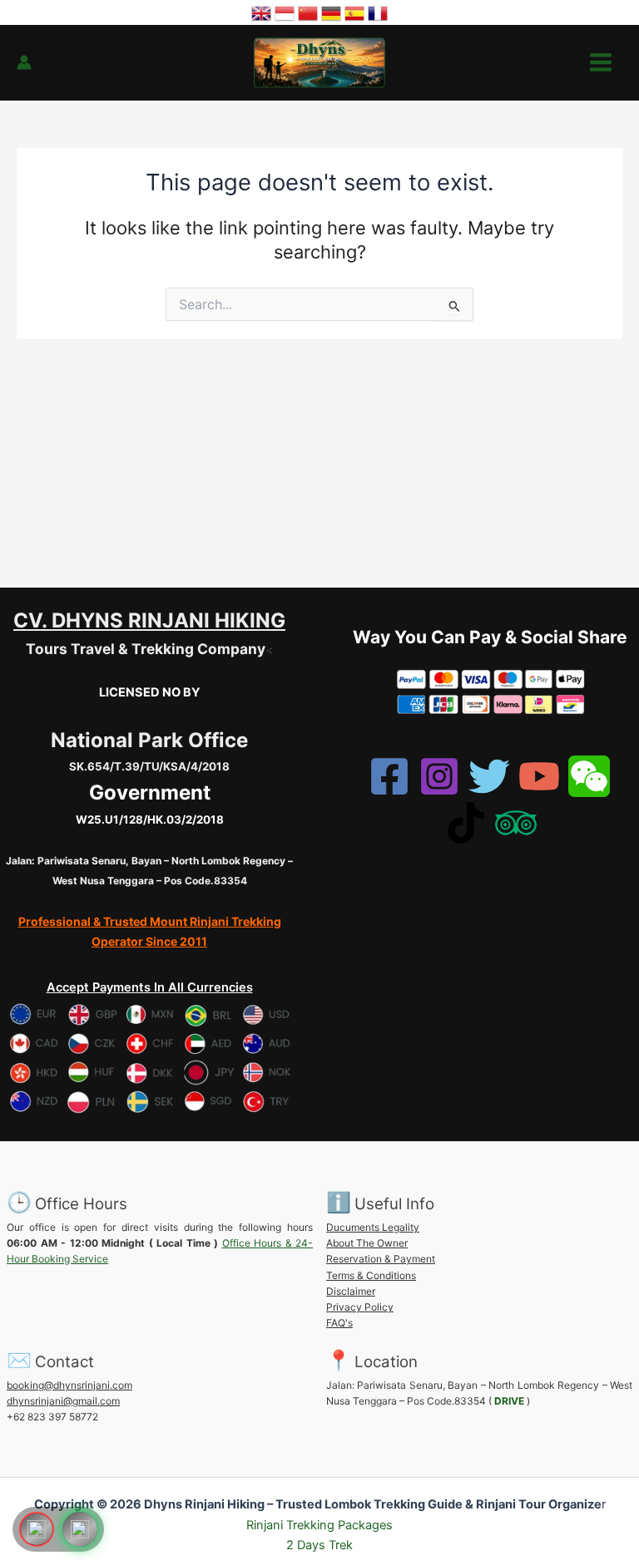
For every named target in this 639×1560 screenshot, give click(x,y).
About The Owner (367, 1243)
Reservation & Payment (380, 1258)
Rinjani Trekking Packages (319, 1525)
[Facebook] (389, 776)
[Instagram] (439, 776)
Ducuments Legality (372, 1227)
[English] (261, 11)
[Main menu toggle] (600, 62)
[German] (331, 11)
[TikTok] (466, 823)
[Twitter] (489, 776)
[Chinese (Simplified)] (308, 11)
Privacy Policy (360, 1307)
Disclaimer (350, 1291)
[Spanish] (354, 11)
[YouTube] (539, 776)
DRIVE (509, 1401)
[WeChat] (589, 776)
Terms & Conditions (371, 1275)
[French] (378, 11)
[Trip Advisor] (516, 823)
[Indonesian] (285, 11)
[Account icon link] (24, 62)
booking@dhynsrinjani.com (69, 1385)
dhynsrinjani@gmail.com (63, 1401)
